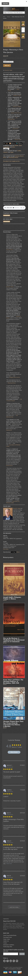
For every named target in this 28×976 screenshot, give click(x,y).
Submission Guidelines (8, 944)
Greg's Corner (6, 939)
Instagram (17, 961)
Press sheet (5, 549)
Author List (6, 941)
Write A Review (14, 752)
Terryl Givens (9, 249)
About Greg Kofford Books (9, 935)
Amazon (5, 152)
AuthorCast (5, 204)
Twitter (4, 961)
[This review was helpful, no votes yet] (20, 784)
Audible (19, 150)
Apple (20, 145)
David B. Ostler (8, 70)
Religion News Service (16, 112)
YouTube (10, 961)
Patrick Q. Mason (17, 106)
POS (6, 968)
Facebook (7, 961)
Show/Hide (7, 215)
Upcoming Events (7, 937)
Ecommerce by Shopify (15, 968)
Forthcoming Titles (7, 946)
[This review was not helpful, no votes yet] (23, 784)
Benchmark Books (13, 157)
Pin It (18, 552)
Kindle (16, 145)
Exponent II (15, 128)
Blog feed (14, 961)
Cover (4, 60)
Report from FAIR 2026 (9, 921)
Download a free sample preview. (11, 161)
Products (8, 16)
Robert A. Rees (17, 95)
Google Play (6, 147)
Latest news (6, 918)
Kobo (13, 147)
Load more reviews (14, 907)
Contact (5, 943)
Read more (9, 863)
